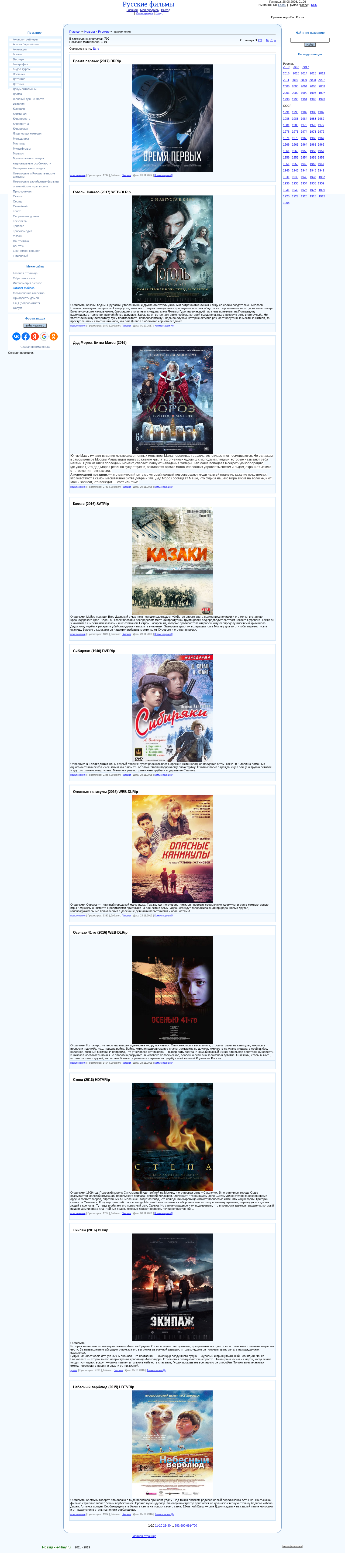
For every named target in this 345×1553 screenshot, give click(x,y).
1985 (295, 118)
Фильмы (89, 31)
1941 (286, 176)
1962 (321, 144)
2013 (313, 73)
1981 (286, 125)
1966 (286, 144)
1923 (304, 196)
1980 (295, 125)
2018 (296, 66)
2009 (304, 79)
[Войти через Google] (44, 336)
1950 (295, 164)
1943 (313, 170)
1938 (313, 176)
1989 (304, 112)
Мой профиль (149, 10)
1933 (313, 183)
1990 (295, 112)
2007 (321, 79)
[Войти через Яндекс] (35, 336)
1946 (286, 170)
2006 (286, 86)
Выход (165, 10)
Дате (96, 48)
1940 (295, 176)
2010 (295, 79)
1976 (286, 131)
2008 (312, 79)
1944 (304, 170)
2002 (322, 86)
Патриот (126, 175)
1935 (295, 183)
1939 (304, 176)
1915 (313, 196)
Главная (132, 10)
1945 (295, 170)
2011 (286, 79)
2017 (305, 66)
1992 (322, 99)
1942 (321, 170)
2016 (286, 73)
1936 (286, 183)
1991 (286, 112)
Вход (159, 13)
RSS (314, 4)
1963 (313, 144)
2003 (313, 86)
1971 (286, 138)
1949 (304, 164)
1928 (304, 189)
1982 (321, 118)
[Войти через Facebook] (26, 336)
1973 (313, 131)
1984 (304, 118)
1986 (286, 118)
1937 (322, 176)
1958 (313, 151)
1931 (286, 189)
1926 (322, 189)
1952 (321, 157)
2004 (304, 86)
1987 (321, 112)
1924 (295, 196)
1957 (321, 151)
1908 (286, 202)
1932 (321, 183)
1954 (304, 157)
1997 (322, 92)
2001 (286, 92)
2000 (295, 92)
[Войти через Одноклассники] (54, 336)
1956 (286, 157)
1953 (313, 157)
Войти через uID (35, 325)
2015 (296, 73)
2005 (295, 86)
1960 (295, 151)
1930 (295, 189)
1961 (286, 151)
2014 (304, 73)
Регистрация (144, 13)
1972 (321, 131)
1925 (286, 196)
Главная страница (144, 1536)
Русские (103, 31)
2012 (322, 73)
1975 (295, 131)
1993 (313, 99)
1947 (321, 164)
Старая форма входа (35, 346)
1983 (313, 118)
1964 (304, 144)
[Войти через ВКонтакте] (16, 336)
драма (73, 1370)
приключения (77, 175)
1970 (295, 138)
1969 (304, 138)
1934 (304, 183)
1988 (313, 112)
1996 (286, 99)
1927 (313, 189)
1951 (286, 164)
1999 (304, 92)
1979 (304, 125)
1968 (313, 138)
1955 (295, 157)
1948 (313, 164)
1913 (322, 196)
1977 (321, 125)
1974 (304, 131)
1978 (313, 125)
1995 (295, 99)
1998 (313, 92)
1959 (304, 151)
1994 (304, 99)
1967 (321, 138)
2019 (286, 66)
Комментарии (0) (163, 175)
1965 (295, 144)
